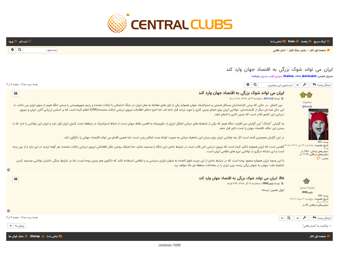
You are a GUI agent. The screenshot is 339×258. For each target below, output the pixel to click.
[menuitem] (306, 42)
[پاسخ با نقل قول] (15, 94)
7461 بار (305, 151)
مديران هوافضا (259, 76)
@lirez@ (269, 98)
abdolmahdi (309, 76)
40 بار (305, 205)
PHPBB (177, 245)
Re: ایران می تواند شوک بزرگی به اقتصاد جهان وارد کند (241, 178)
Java (298, 76)
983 (320, 142)
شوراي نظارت (275, 76)
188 (320, 195)
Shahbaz (288, 76)
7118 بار (304, 154)
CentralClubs (165, 245)
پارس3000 (268, 183)
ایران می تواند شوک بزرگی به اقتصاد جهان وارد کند (279, 69)
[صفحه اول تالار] (169, 22)
